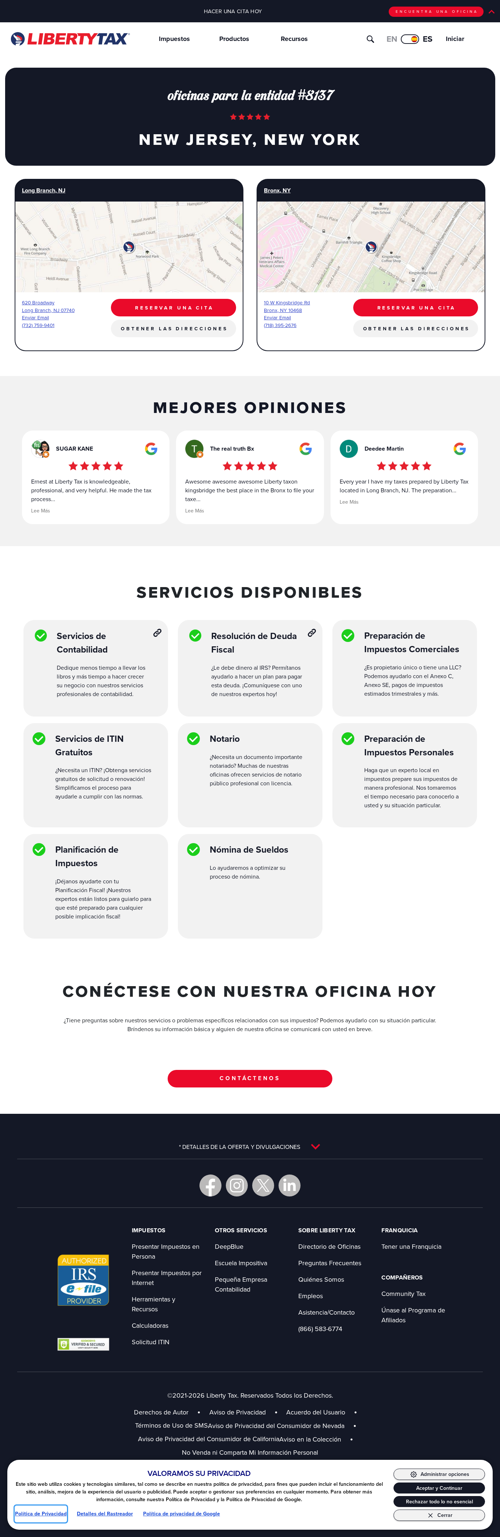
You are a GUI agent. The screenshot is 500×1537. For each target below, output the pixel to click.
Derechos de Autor (161, 1412)
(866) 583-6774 (320, 1328)
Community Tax (403, 1293)
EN (392, 39)
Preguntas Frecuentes (329, 1262)
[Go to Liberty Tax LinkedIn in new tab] (290, 1185)
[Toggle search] (370, 39)
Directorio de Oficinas (329, 1246)
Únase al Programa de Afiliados (413, 1314)
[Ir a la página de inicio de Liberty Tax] (70, 39)
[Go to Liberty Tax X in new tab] (263, 1185)
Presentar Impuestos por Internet (167, 1277)
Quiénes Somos (321, 1279)
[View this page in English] (410, 39)
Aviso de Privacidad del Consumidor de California (208, 1438)
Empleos (310, 1295)
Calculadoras (150, 1325)
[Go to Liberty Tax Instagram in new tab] (237, 1185)
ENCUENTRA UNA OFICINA (437, 11)
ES (428, 39)
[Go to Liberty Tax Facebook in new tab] (210, 1185)
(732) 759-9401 (38, 325)
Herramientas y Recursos (153, 1304)
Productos (234, 39)
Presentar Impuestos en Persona (165, 1251)
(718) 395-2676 (280, 325)
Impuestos (174, 39)
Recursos (294, 39)
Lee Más (40, 510)
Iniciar (455, 39)
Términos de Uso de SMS (171, 1425)
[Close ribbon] (491, 11)
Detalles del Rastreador (105, 1514)
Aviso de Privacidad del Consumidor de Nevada (282, 1425)
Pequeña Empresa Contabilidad (241, 1284)
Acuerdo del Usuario (315, 1412)
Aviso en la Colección (316, 1439)
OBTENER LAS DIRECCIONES (174, 328)
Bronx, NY (277, 190)
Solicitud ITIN (150, 1341)
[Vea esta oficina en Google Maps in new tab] (151, 449)
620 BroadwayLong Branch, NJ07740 (48, 306)
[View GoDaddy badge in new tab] (83, 1344)
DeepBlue (229, 1246)
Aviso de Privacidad (237, 1412)
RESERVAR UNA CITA (174, 307)
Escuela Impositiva (241, 1262)
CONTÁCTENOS (250, 1078)
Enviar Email (35, 317)
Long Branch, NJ (44, 190)
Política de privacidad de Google (181, 1514)
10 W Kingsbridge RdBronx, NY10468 (287, 306)
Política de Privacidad (41, 1514)
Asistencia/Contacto (326, 1312)
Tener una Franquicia (411, 1246)
